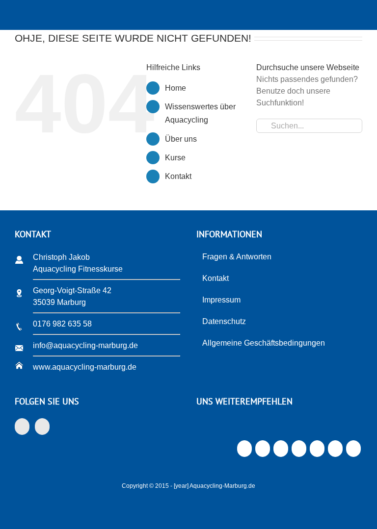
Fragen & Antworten (236, 256)
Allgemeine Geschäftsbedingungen (263, 343)
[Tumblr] (299, 451)
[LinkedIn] (280, 451)
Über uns (181, 139)
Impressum (221, 300)
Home (175, 88)
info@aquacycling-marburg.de (85, 345)
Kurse (175, 157)
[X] (262, 451)
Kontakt (178, 176)
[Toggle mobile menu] (358, 15)
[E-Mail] (353, 451)
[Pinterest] (317, 451)
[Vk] (335, 451)
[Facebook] (22, 426)
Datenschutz (224, 321)
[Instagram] (42, 426)
